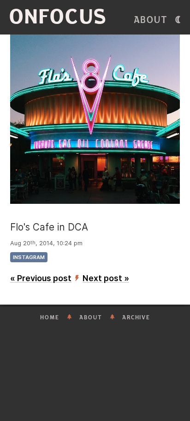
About (151, 20)
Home (49, 317)
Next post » (106, 278)
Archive (136, 317)
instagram (29, 257)
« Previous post (40, 278)
